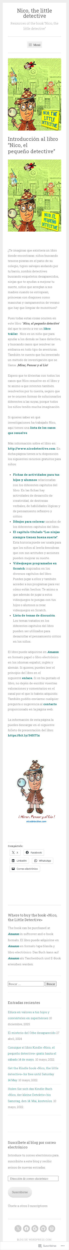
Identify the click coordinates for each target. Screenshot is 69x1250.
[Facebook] (26, 1228)
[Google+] (34, 1228)
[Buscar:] (26, 984)
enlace (27, 678)
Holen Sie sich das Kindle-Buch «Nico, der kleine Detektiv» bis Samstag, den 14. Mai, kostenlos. (30, 1095)
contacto (50, 704)
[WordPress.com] (51, 1228)
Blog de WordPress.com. (34, 1239)
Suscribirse (20, 1192)
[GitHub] (43, 1228)
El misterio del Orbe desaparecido (32, 1033)
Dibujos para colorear (29, 521)
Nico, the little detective (34, 13)
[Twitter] (18, 1228)
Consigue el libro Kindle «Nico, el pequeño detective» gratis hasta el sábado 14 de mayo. (32, 1053)
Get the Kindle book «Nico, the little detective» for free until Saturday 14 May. (33, 1074)
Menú (36, 45)
